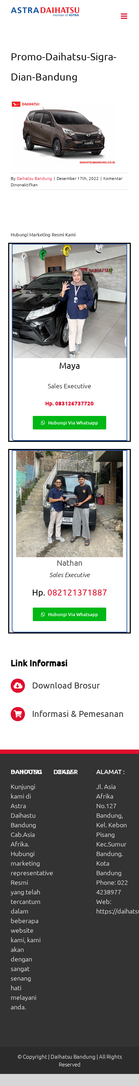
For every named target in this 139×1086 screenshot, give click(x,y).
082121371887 (77, 592)
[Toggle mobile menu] (124, 16)
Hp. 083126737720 (69, 403)
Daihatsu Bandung (34, 178)
